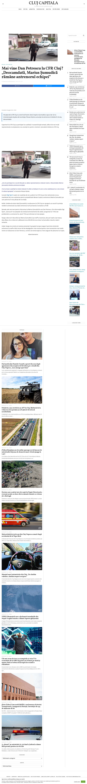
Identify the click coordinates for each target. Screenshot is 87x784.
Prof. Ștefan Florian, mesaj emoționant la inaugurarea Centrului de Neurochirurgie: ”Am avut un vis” (77, 270)
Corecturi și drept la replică (48, 776)
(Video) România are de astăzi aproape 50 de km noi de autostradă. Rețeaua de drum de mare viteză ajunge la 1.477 (77, 103)
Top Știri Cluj (9, 64)
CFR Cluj (3, 64)
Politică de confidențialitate (73, 776)
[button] (83, 35)
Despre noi (14, 776)
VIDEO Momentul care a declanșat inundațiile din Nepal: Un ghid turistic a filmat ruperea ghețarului (20, 618)
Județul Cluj (32, 9)
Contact (8, 776)
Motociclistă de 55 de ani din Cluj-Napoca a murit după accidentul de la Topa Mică (22, 535)
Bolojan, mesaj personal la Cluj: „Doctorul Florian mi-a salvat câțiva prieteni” (77, 287)
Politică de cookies (60, 776)
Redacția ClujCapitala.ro (24, 776)
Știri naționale (65, 9)
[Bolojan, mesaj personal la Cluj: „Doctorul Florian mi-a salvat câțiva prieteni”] (74, 295)
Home (20, 9)
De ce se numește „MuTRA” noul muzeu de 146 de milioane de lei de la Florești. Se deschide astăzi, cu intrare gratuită (77, 254)
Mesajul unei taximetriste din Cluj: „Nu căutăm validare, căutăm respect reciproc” (19, 575)
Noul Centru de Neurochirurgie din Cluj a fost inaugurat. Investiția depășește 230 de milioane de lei (77, 303)
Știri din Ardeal (56, 9)
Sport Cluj (48, 9)
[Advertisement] (43, 20)
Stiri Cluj (25, 9)
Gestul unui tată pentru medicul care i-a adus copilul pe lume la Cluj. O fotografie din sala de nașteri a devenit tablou (76, 238)
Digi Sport (9, 195)
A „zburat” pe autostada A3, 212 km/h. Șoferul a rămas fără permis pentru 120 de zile (21, 745)
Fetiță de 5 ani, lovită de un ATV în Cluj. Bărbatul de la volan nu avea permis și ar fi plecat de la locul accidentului (77, 90)
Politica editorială (35, 776)
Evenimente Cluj (40, 9)
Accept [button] (83, 781)
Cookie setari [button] (77, 781)
